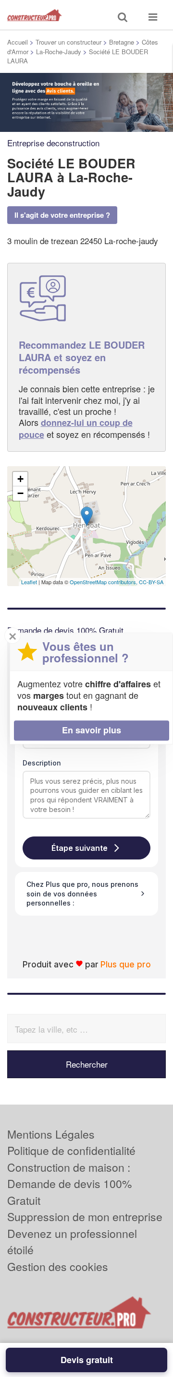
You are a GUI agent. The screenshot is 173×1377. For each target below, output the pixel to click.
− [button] (20, 493)
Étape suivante (79, 848)
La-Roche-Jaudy (58, 51)
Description (42, 763)
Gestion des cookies (57, 1266)
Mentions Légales (51, 1134)
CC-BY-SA (151, 582)
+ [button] (20, 479)
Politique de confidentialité (71, 1150)
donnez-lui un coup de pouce (76, 428)
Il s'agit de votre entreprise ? (62, 215)
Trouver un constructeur (68, 42)
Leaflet (29, 582)
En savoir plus (91, 730)
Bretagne (121, 42)
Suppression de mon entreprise (84, 1216)
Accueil (17, 42)
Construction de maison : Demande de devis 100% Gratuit (69, 1183)
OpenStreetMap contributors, (104, 582)
